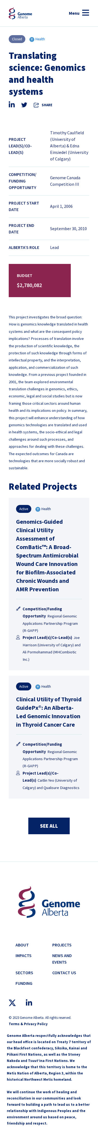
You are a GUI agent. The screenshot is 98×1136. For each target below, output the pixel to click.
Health (40, 39)
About (22, 945)
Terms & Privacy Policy (28, 1024)
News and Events (62, 959)
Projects (62, 945)
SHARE (47, 105)
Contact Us (64, 972)
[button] (79, 13)
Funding (24, 983)
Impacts (24, 955)
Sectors (24, 972)
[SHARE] (37, 105)
